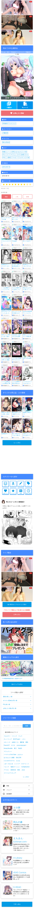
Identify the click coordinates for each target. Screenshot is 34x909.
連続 (9, 157)
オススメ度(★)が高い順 (17, 700)
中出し (5, 157)
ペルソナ (6, 767)
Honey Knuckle (8, 748)
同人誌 (3, 52)
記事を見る (17, 614)
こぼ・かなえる (8, 764)
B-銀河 (20, 748)
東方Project (16, 739)
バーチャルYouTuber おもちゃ (14, 754)
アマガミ (6, 770)
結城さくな (15, 742)
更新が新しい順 (17, 696)
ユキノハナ (7, 742)
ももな (18, 760)
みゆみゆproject (21, 745)
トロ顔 (25, 152)
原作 (8, 52)
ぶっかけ (17, 154)
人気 (17, 197)
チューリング (8, 739)
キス (26, 154)
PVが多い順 (17, 704)
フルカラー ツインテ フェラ (13, 736)
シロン (24, 739)
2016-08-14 (6, 167)
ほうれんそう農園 (9, 757)
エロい (22, 157)
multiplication (25, 767)
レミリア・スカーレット (22, 764)
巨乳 (13, 152)
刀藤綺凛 (28, 52)
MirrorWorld (6, 142)
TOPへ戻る (17, 904)
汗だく (5, 154)
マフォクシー (8, 751)
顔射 (22, 154)
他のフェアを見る (17, 684)
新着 (27, 197)
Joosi (23, 770)
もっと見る (17, 442)
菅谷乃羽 (18, 757)
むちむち (18, 152)
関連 (6, 197)
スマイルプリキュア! (10, 773)
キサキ (13, 745)
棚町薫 (22, 742)
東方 (15, 748)
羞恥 (27, 742)
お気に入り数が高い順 (17, 708)
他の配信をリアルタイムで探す (17, 604)
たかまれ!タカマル (9, 760)
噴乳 (18, 770)
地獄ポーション (15, 767)
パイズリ (10, 154)
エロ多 (27, 157)
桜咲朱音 (13, 770)
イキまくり (15, 157)
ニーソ (9, 152)
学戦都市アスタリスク (17, 52)
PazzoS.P (7, 745)
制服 (4, 152)
